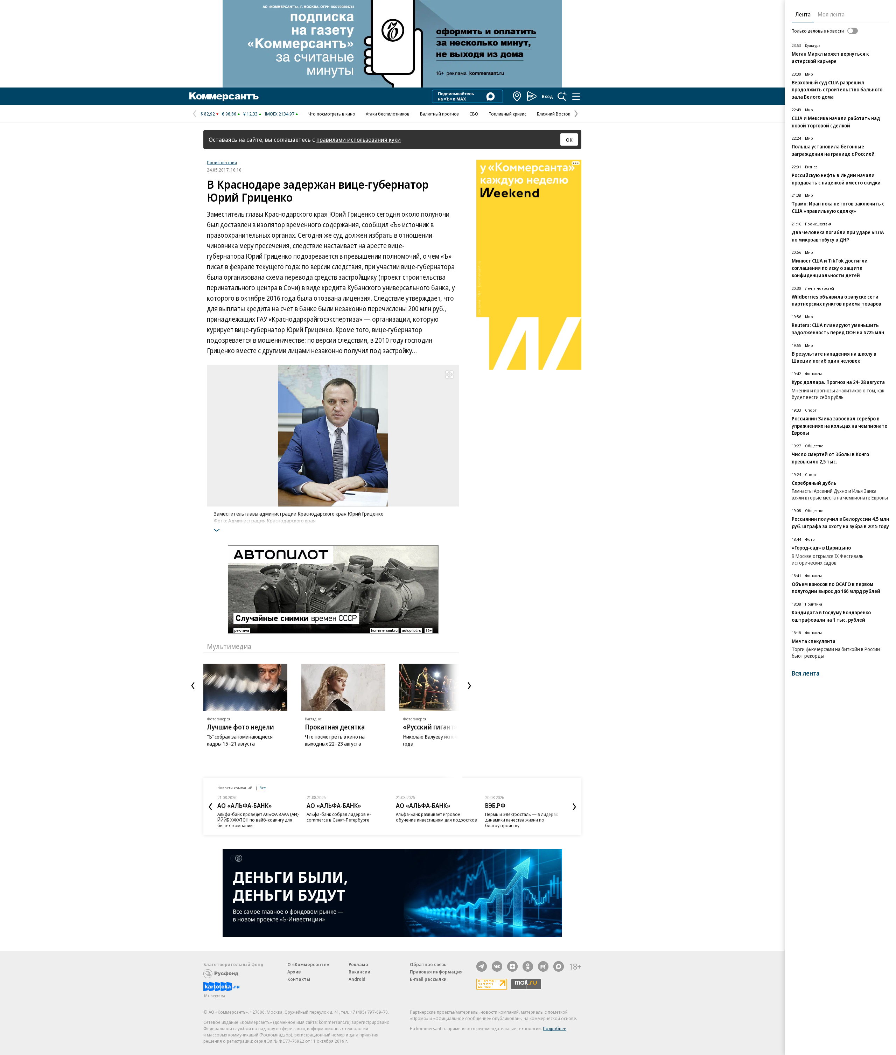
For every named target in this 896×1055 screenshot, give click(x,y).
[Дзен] (512, 966)
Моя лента (831, 14)
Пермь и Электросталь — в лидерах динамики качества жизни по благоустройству (521, 820)
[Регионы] (517, 96)
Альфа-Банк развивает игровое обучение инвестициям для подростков (436, 817)
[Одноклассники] (528, 966)
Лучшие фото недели (240, 727)
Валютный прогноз (439, 114)
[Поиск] (562, 96)
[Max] (558, 966)
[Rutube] (543, 966)
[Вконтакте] (497, 966)
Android (357, 979)
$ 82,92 (208, 114)
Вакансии (359, 972)
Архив (294, 972)
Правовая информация (436, 972)
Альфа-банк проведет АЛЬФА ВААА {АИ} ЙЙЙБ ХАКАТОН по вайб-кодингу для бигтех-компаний (258, 820)
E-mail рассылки (428, 979)
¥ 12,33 (250, 114)
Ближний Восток (553, 114)
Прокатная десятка (335, 727)
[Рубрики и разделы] (576, 96)
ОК (569, 139)
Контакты (298, 979)
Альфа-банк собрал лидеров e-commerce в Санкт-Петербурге (339, 817)
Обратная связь (428, 964)
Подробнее (554, 1028)
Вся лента (805, 673)
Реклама (358, 964)
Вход (547, 96)
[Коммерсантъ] (224, 96)
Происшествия (222, 162)
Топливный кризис (507, 114)
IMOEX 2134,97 (279, 114)
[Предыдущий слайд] (193, 686)
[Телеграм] (481, 966)
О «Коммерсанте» (308, 964)
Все (262, 787)
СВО (473, 114)
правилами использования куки (358, 139)
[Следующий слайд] (469, 686)
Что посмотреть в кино (331, 114)
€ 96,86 (229, 114)
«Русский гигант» (430, 727)
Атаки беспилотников (388, 114)
